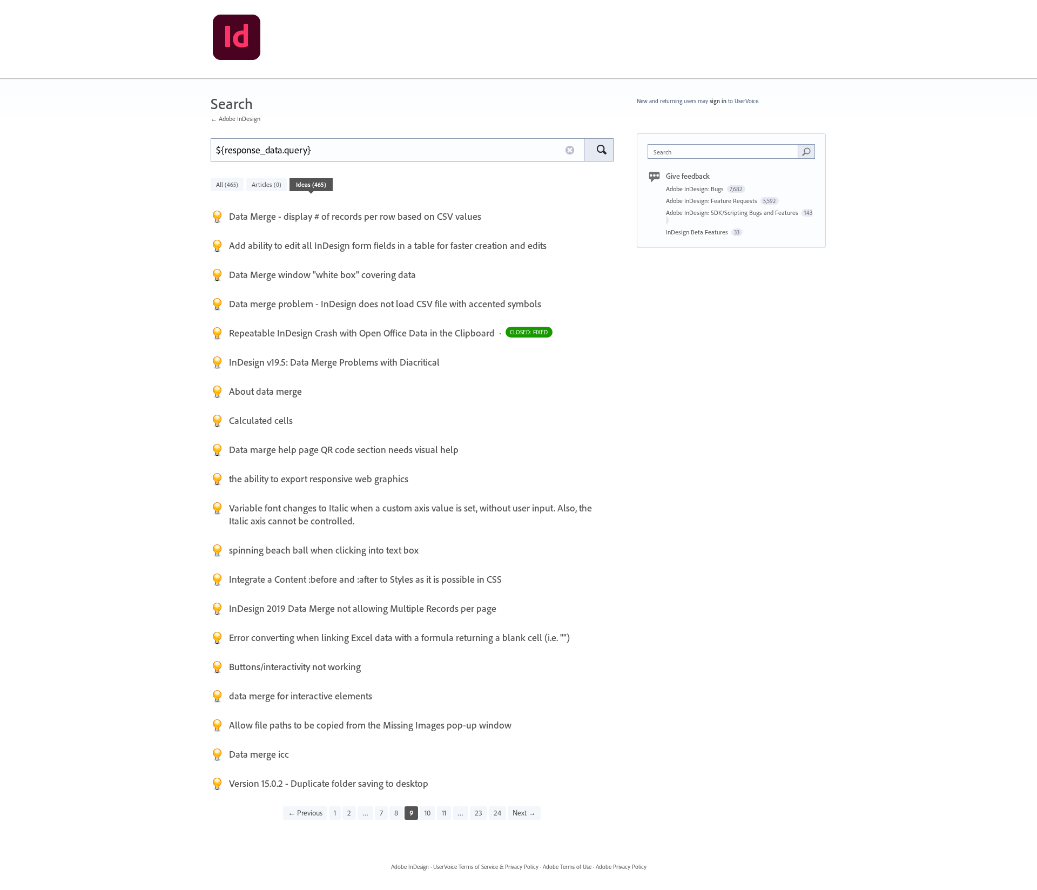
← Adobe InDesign (235, 118)
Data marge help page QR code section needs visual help (344, 449)
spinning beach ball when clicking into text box (324, 550)
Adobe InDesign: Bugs (695, 189)
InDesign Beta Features (698, 232)
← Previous (305, 813)
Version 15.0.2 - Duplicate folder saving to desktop (328, 783)
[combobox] (725, 151)
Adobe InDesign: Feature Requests (712, 201)
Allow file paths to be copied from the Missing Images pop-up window (370, 725)
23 (478, 813)
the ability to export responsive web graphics (318, 479)
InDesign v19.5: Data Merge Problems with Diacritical (334, 362)
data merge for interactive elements (300, 696)
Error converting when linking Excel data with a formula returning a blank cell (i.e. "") (399, 637)
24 (497, 813)
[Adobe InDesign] (236, 39)
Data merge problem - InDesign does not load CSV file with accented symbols (385, 304)
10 (427, 813)
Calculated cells (261, 420)
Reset (570, 150)
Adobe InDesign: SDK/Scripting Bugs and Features (733, 212)
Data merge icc (259, 754)
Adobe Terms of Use (567, 867)
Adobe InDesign (410, 867)
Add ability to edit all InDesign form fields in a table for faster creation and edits (388, 245)
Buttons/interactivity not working (295, 666)
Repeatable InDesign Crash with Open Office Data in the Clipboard (363, 333)
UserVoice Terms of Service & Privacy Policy (485, 867)
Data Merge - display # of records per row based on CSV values (355, 216)
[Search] (599, 149)
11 (444, 813)
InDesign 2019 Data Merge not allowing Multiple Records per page (362, 608)
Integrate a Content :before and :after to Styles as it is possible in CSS (365, 579)
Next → (524, 813)
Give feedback (688, 176)
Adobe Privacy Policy (621, 867)
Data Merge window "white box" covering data (322, 274)
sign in (718, 101)
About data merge (265, 391)
